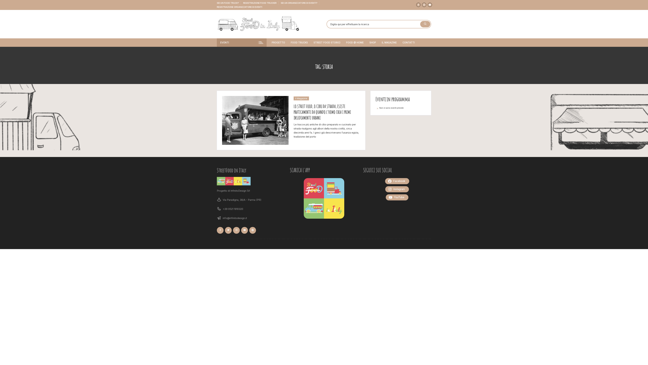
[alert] (401, 108)
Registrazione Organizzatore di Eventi (239, 7)
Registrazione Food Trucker (260, 3)
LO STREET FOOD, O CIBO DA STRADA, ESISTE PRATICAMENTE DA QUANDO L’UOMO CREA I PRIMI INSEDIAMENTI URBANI (322, 111)
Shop (372, 42)
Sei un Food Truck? (228, 3)
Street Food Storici (327, 42)
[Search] (425, 24)
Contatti (408, 42)
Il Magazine (389, 42)
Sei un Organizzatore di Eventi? (299, 3)
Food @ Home (355, 42)
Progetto (278, 42)
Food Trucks (299, 42)
